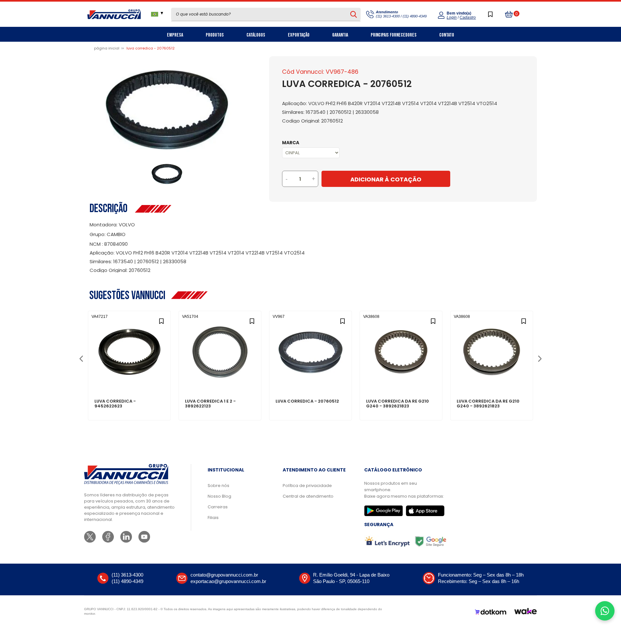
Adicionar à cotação (129, 379)
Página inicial (106, 48)
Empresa (175, 35)
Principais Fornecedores (394, 35)
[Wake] (525, 612)
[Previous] (81, 358)
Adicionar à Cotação (385, 179)
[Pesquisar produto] (354, 14)
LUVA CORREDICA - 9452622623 (115, 404)
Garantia (340, 35)
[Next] (539, 358)
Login (452, 17)
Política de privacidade (307, 485)
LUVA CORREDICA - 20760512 (307, 401)
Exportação (299, 35)
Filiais (213, 517)
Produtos (215, 35)
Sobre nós (218, 485)
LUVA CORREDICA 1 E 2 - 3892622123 (210, 404)
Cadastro (468, 17)
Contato (446, 35)
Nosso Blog (219, 496)
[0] (509, 14)
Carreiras (218, 507)
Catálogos (255, 35)
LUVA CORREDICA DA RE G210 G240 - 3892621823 (397, 404)
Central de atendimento (308, 496)
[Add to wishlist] (161, 320)
